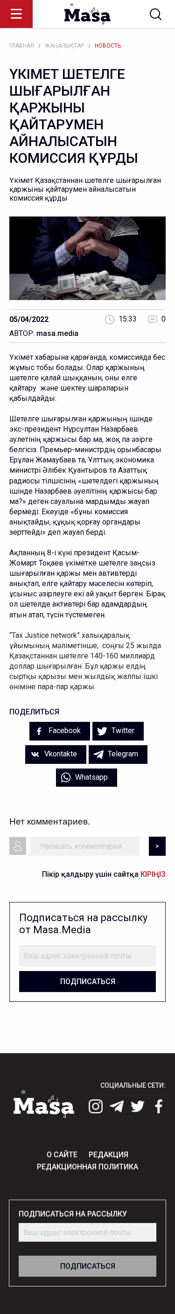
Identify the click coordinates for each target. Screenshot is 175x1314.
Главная (21, 45)
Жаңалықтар (64, 45)
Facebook (64, 730)
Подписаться (87, 981)
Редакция (108, 1154)
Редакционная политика (87, 1166)
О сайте (62, 1154)
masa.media (57, 333)
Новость (108, 45)
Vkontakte (59, 753)
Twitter (122, 730)
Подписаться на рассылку (73, 1213)
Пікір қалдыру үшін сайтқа (104, 874)
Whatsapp (90, 777)
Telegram (122, 753)
